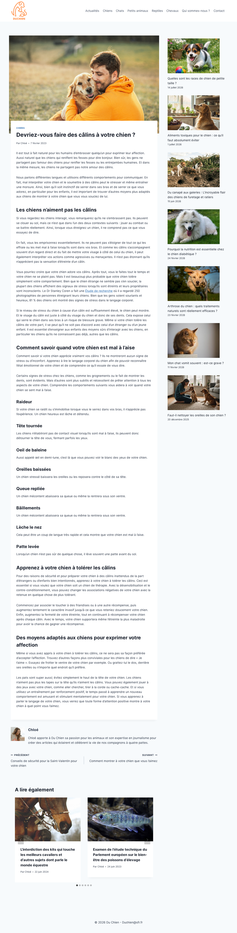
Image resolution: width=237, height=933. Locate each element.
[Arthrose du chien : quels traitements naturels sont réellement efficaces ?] (197, 283)
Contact (219, 11)
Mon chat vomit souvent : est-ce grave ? (196, 363)
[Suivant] (147, 839)
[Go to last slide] (21, 839)
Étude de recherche (99, 291)
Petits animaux (138, 11)
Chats (120, 11)
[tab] (77, 885)
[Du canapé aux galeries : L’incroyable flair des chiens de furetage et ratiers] (197, 169)
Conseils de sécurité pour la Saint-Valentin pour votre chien (44, 761)
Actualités (92, 11)
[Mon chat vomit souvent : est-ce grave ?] (197, 340)
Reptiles (157, 11)
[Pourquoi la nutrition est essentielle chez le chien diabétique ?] (197, 226)
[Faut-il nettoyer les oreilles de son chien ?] (197, 392)
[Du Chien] (19, 11)
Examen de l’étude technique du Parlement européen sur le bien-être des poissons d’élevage (120, 854)
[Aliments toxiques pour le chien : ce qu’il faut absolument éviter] (197, 112)
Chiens (107, 11)
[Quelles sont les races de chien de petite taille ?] (197, 55)
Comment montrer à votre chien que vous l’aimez (123, 758)
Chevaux (172, 11)
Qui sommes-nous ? (196, 11)
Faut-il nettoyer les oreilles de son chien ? (197, 415)
